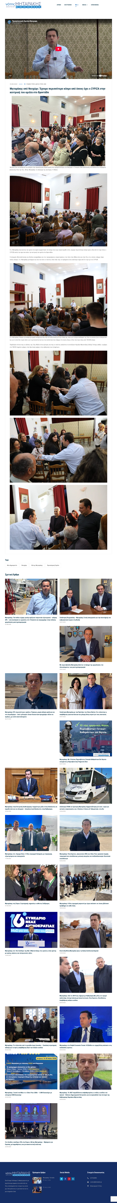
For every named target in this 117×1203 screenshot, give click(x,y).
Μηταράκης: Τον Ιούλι (48, 1178)
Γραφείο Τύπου (30, 84)
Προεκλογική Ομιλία (53, 565)
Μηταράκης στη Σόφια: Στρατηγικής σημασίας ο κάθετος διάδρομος (27, 903)
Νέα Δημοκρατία (12, 565)
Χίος (45, 84)
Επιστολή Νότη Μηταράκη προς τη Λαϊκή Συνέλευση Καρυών (79, 951)
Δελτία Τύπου (39, 84)
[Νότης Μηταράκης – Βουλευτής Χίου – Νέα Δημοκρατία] (23, 5)
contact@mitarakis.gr (96, 1182)
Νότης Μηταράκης (37, 565)
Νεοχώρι (24, 565)
